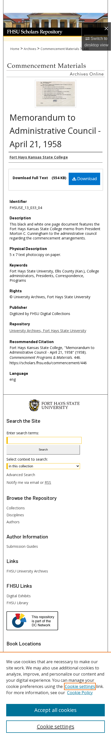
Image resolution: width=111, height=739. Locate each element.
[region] (55, 695)
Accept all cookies (55, 710)
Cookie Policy (80, 692)
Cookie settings (80, 686)
